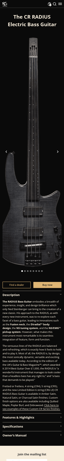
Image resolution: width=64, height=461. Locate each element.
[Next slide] (58, 151)
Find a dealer (16, 285)
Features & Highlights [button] (18, 417)
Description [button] (11, 295)
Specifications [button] (13, 426)
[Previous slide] (6, 151)
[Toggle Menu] (60, 4)
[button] (22, 271)
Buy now (47, 285)
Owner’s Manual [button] (14, 435)
